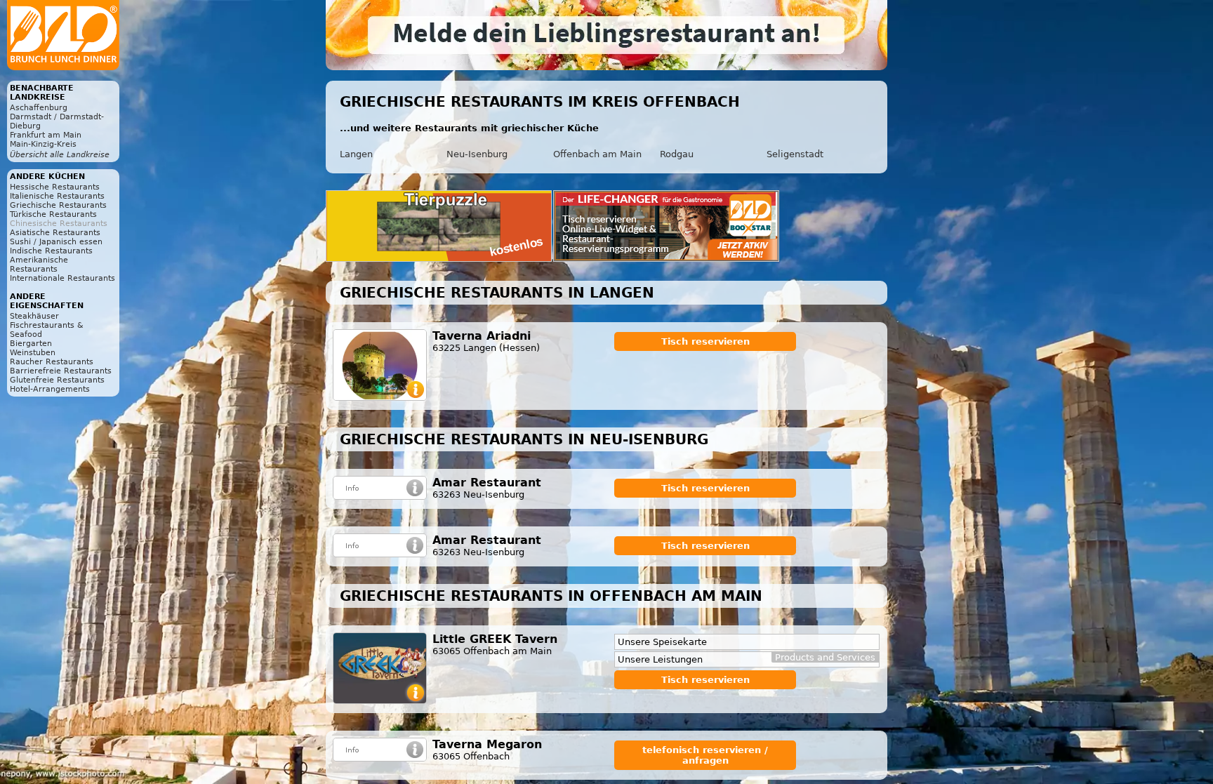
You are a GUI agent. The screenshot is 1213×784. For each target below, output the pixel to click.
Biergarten (31, 343)
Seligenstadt (795, 154)
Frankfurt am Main (45, 135)
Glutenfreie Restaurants (57, 380)
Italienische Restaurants (57, 196)
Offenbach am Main (597, 154)
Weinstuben (32, 352)
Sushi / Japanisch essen (56, 241)
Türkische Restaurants (53, 214)
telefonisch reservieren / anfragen (705, 755)
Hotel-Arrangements (50, 389)
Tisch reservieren (705, 341)
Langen (356, 154)
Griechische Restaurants (58, 205)
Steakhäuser (34, 316)
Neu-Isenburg (477, 154)
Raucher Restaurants (51, 361)
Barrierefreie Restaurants (61, 371)
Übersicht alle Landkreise (60, 154)
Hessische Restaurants (55, 187)
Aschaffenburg (38, 107)
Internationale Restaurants (62, 278)
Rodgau (677, 154)
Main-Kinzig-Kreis (43, 144)
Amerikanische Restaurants (39, 264)
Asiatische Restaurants (55, 232)
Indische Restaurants (51, 250)
